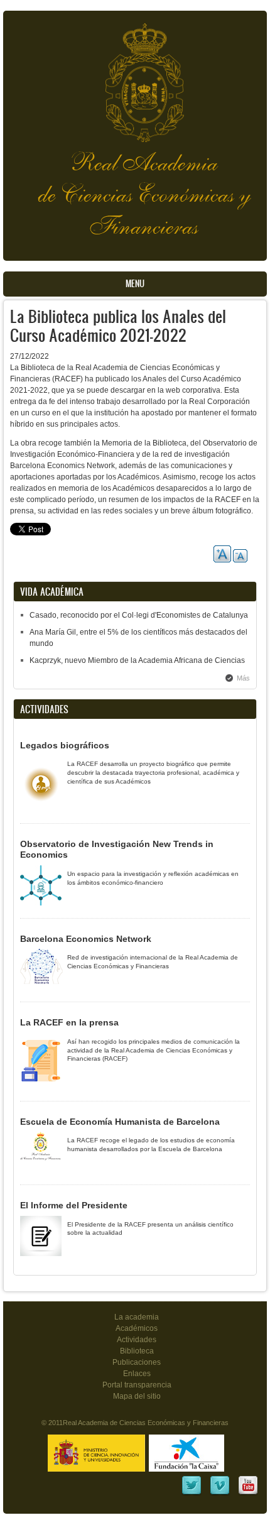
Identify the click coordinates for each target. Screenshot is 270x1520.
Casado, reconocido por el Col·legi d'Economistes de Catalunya (139, 615)
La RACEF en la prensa (69, 1022)
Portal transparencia (136, 1385)
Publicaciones (136, 1362)
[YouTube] (248, 1493)
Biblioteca (137, 1351)
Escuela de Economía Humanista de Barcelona (120, 1122)
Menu (135, 284)
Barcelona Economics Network (85, 939)
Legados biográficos (64, 745)
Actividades (136, 1339)
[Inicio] (135, 76)
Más (243, 678)
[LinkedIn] (191, 1493)
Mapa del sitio (137, 1396)
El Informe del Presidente (73, 1205)
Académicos (137, 1328)
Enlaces (137, 1373)
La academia (136, 1317)
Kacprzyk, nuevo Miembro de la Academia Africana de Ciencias (137, 660)
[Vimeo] (220, 1493)
